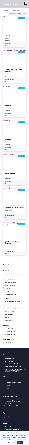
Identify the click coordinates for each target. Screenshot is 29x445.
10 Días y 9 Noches (10, 328)
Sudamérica (9, 314)
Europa (7, 291)
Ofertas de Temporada (12, 301)
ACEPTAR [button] (20, 442)
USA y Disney (9, 320)
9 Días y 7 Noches (10, 334)
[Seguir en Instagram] (8, 417)
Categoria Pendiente (11, 282)
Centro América (10, 285)
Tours (7, 317)
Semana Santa (11, 294)
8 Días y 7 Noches (10, 331)
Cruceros (8, 288)
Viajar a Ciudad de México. (11, 406)
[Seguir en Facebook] (4, 417)
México (7, 298)
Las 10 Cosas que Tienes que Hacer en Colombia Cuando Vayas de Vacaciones (15, 401)
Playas (7, 305)
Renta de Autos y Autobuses (14, 308)
